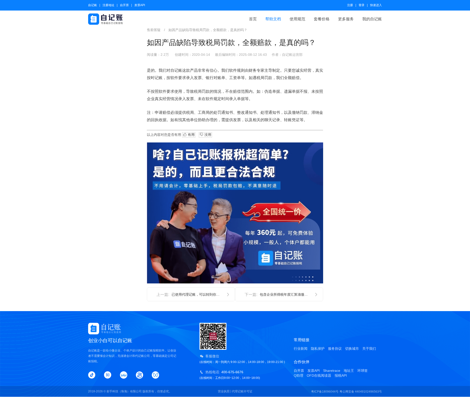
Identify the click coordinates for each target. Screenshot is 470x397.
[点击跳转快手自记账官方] (139, 375)
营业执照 (224, 391)
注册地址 (108, 5)
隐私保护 (318, 348)
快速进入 (376, 5)
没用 (207, 135)
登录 (361, 5)
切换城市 (352, 348)
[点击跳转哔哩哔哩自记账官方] (123, 375)
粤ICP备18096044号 (325, 391)
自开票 (124, 5)
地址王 (349, 371)
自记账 (92, 5)
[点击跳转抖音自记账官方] (91, 375)
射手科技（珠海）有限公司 (124, 391)
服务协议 (335, 348)
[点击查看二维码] (155, 375)
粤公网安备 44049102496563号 (361, 391)
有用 (191, 135)
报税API (341, 375)
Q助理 (298, 375)
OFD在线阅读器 (319, 375)
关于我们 (369, 348)
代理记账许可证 (242, 391)
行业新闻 (300, 348)
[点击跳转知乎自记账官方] (107, 375)
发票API (139, 5)
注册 (350, 5)
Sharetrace (331, 371)
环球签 (362, 371)
